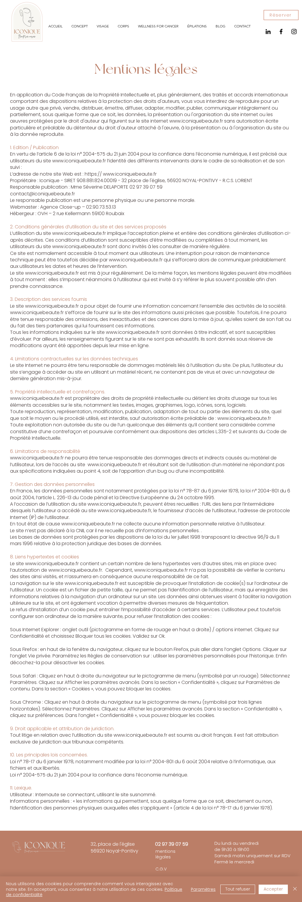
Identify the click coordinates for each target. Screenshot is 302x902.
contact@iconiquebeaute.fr (42, 193)
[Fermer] (294, 889)
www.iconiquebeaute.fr (196, 121)
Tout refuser (237, 889)
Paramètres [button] (203, 889)
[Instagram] (294, 31)
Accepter (273, 889)
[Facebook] (281, 31)
